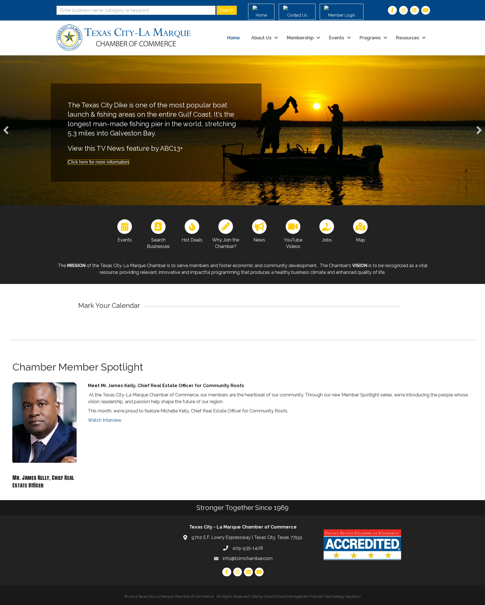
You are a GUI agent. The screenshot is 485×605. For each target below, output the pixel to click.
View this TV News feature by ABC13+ (125, 148)
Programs (370, 37)
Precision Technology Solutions (335, 596)
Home (233, 37)
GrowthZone (274, 596)
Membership (300, 37)
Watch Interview (105, 420)
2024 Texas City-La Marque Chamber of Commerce (171, 596)
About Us (261, 37)
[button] (5, 130)
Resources (407, 37)
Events (336, 37)
